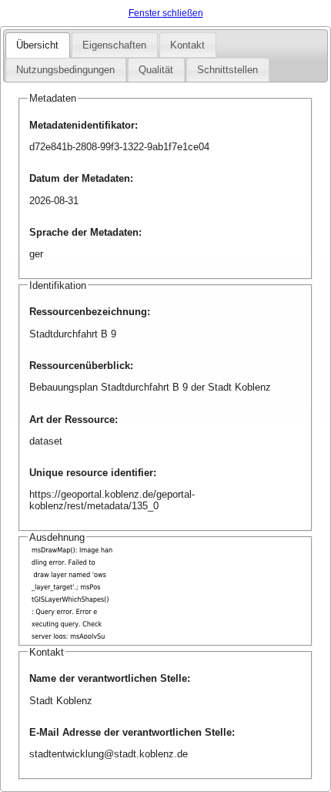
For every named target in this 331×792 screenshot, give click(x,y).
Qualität (156, 70)
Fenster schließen (166, 13)
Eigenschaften (114, 45)
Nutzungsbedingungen (65, 70)
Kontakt (187, 45)
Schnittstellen (227, 70)
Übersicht (37, 45)
